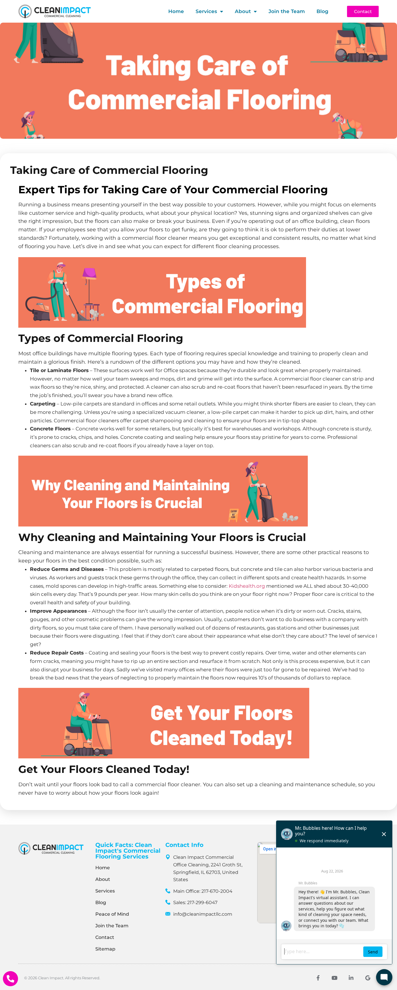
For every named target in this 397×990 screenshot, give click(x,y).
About (243, 11)
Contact (104, 937)
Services (206, 11)
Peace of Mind (112, 914)
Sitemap (105, 949)
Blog (322, 11)
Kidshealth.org (247, 586)
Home (176, 11)
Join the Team (287, 11)
